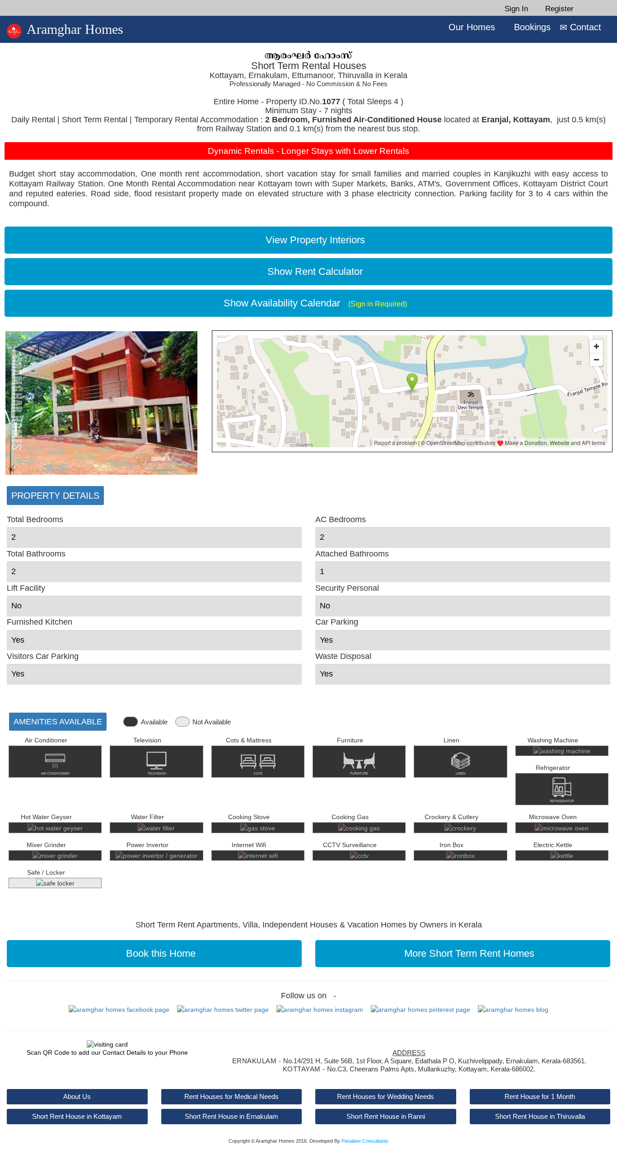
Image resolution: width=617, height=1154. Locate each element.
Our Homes (470, 27)
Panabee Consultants (364, 1141)
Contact (584, 27)
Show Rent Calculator (312, 271)
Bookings (531, 27)
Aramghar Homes (75, 29)
